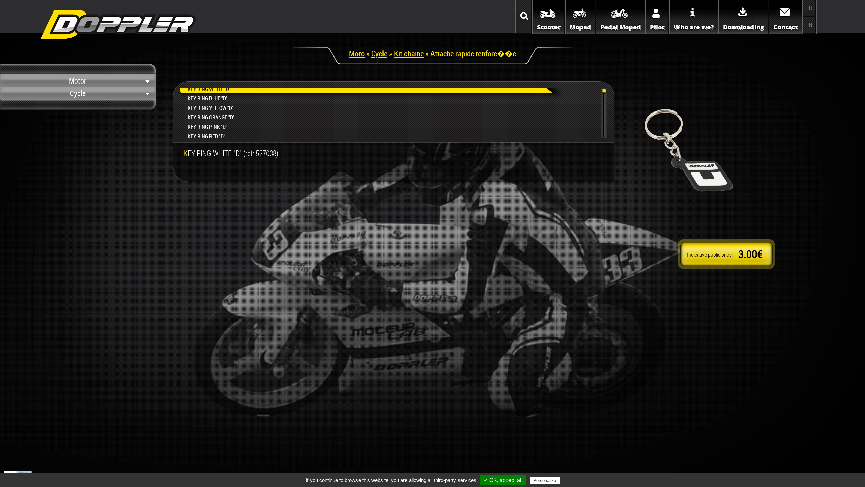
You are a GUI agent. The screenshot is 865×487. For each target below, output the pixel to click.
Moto (357, 53)
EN (809, 25)
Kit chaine (409, 53)
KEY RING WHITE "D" (209, 89)
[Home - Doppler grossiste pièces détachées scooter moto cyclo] (118, 41)
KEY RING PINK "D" (207, 127)
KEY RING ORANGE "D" (211, 117)
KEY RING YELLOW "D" (211, 108)
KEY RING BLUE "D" (208, 98)
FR (809, 8)
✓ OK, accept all (503, 480)
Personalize (544, 480)
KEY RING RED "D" (206, 136)
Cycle (379, 53)
